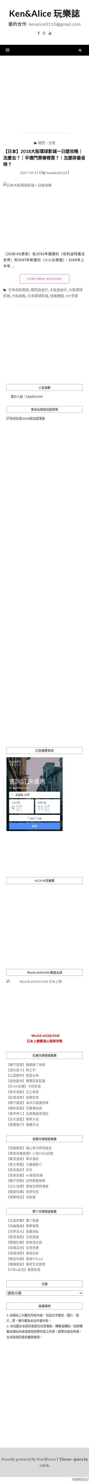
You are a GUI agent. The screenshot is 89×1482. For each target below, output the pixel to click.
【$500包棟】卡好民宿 (23, 1086)
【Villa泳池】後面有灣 (23, 1270)
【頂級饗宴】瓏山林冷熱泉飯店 (29, 1148)
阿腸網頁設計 (80, 1479)
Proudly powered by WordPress (28, 1459)
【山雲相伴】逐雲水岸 (22, 1076)
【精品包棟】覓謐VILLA (24, 1259)
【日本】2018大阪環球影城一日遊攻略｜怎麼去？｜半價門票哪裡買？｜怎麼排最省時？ (44, 158)
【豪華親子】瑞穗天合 (22, 1125)
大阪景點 (19, 296)
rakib (44, 1465)
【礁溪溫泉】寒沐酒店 (22, 1159)
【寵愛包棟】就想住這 (22, 1192)
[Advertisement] (44, 94)
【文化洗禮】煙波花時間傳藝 (27, 1186)
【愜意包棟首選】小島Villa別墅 (29, 1153)
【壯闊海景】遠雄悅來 (22, 1097)
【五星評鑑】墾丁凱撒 (22, 1221)
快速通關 (57, 296)
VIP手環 (71, 296)
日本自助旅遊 (18, 290)
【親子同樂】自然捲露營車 (25, 1181)
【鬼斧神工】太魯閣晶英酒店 (27, 1114)
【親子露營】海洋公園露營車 (27, 1103)
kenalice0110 (56, 173)
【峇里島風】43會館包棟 (24, 1175)
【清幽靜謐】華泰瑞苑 (22, 1226)
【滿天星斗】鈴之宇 (21, 1070)
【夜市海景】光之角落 (22, 1092)
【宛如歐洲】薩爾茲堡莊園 (25, 1081)
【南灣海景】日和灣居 (22, 1237)
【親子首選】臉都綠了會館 (25, 1065)
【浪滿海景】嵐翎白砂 (22, 1253)
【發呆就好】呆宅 (19, 1170)
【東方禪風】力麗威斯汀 (24, 1164)
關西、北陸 (46, 143)
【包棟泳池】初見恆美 (22, 1248)
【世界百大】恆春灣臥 (22, 1232)
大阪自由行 (58, 290)
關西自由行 (39, 290)
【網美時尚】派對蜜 (21, 1197)
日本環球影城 (37, 296)
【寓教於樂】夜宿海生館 (24, 1242)
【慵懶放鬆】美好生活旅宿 (25, 1264)
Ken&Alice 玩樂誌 (44, 13)
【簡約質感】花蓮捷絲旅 (24, 1108)
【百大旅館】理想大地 (22, 1119)
